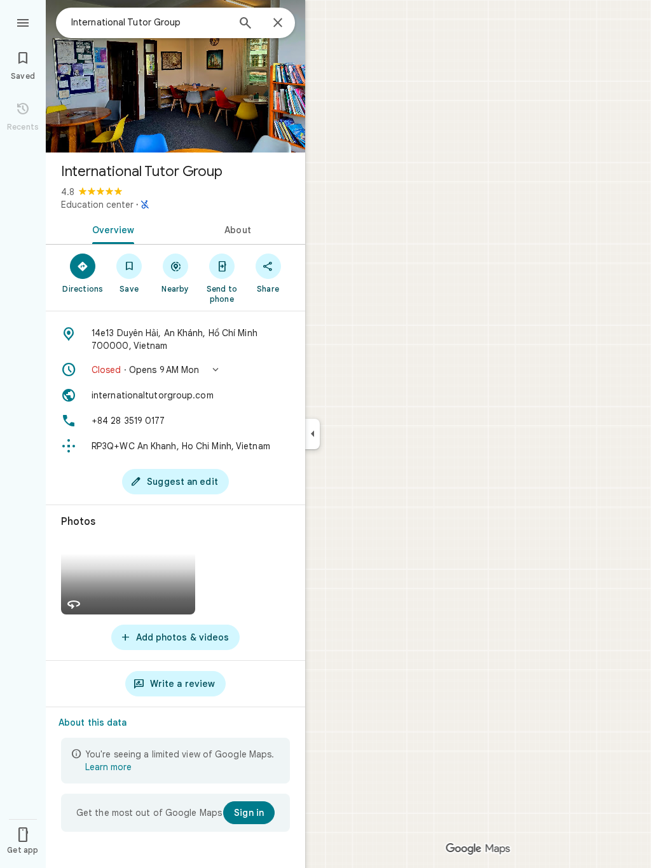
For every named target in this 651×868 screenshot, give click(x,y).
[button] (175, 370)
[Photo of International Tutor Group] (175, 76)
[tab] (110, 229)
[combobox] (149, 22)
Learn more (108, 767)
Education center (97, 204)
